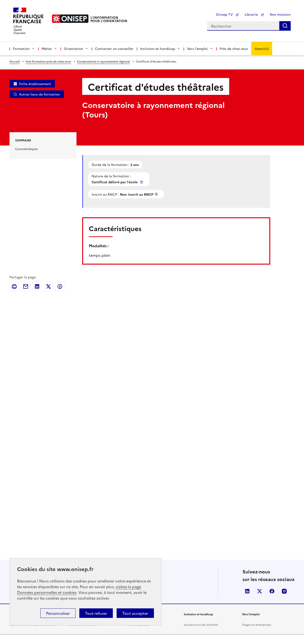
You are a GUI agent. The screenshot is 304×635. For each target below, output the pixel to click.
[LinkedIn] (37, 286)
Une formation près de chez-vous (48, 61)
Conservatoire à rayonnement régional (103, 61)
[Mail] (25, 286)
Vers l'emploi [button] (197, 48)
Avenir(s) (262, 48)
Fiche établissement (35, 83)
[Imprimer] (14, 286)
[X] (48, 286)
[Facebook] (60, 286)
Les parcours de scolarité (201, 624)
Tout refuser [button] (96, 613)
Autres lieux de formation (39, 94)
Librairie (252, 14)
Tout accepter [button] (135, 613)
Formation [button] (21, 48)
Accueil (15, 61)
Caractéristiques (26, 149)
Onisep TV (225, 14)
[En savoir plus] (142, 182)
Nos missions (280, 14)
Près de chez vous (234, 48)
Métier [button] (47, 48)
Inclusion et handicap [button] (157, 48)
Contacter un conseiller (114, 48)
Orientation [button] (73, 48)
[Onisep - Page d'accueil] (70, 19)
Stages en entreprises (256, 624)
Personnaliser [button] (58, 613)
